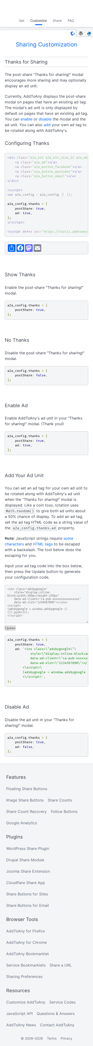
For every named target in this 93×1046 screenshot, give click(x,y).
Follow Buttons (64, 811)
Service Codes (62, 1002)
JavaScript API (19, 1013)
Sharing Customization (46, 44)
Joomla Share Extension (28, 871)
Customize (38, 20)
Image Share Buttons (25, 800)
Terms (52, 1038)
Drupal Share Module (25, 859)
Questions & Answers (56, 1013)
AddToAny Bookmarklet (27, 953)
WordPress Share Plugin (27, 848)
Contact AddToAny (57, 1025)
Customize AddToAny (25, 1002)
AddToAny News (21, 1025)
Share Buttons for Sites (27, 894)
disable (45, 119)
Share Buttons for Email (27, 905)
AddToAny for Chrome (26, 942)
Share (57, 20)
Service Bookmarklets (26, 965)
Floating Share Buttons (26, 788)
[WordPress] (81, 33)
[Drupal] (89, 33)
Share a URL (61, 965)
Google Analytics (21, 822)
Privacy (66, 1038)
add (47, 124)
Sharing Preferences (24, 976)
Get (21, 20)
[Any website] (72, 33)
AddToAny (46, 8)
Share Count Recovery (26, 811)
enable (26, 119)
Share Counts (60, 800)
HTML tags (43, 544)
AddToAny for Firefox (25, 931)
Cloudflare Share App (25, 882)
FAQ (71, 20)
